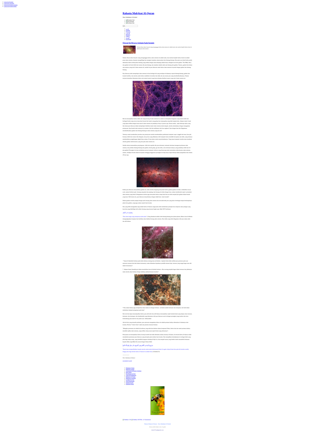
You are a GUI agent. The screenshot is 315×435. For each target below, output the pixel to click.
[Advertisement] (157, 418)
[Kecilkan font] (130, 23)
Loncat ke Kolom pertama (10, 5)
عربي (127, 29)
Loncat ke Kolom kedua (10, 6)
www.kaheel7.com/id (127, 360)
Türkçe (128, 36)
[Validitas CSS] (127, 419)
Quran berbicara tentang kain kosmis (138, 43)
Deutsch (128, 35)
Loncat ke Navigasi (9, 3)
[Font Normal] (130, 21)
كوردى (128, 38)
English (128, 30)
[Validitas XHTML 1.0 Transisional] (141, 419)
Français (128, 32)
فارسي (128, 33)
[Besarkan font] (130, 20)
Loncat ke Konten (8, 2)
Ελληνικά (128, 39)
